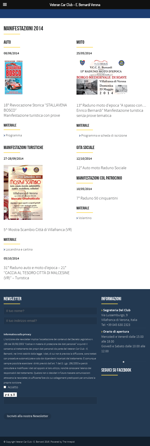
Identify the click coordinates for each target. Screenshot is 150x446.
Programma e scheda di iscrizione (104, 135)
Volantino (85, 218)
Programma (14, 135)
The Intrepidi (69, 441)
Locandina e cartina (19, 249)
